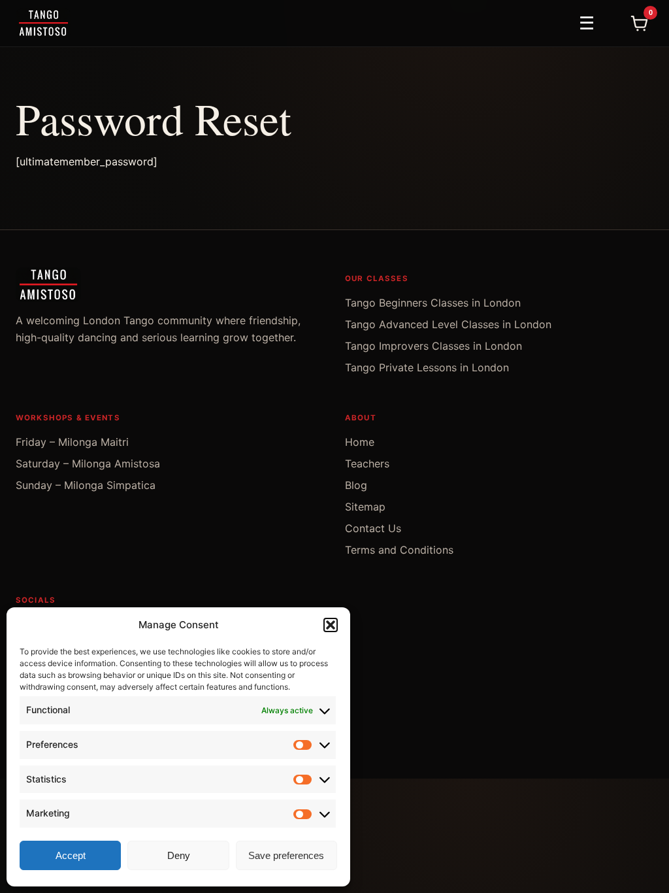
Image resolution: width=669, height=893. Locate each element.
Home (359, 441)
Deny (178, 855)
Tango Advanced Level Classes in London (448, 324)
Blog (356, 485)
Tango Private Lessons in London (427, 367)
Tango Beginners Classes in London (433, 302)
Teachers (367, 463)
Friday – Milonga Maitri (72, 441)
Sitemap (365, 506)
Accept (71, 855)
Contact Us (373, 528)
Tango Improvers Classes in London (433, 345)
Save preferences (286, 855)
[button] (330, 625)
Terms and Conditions (399, 549)
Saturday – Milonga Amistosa (88, 463)
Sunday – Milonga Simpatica (85, 485)
